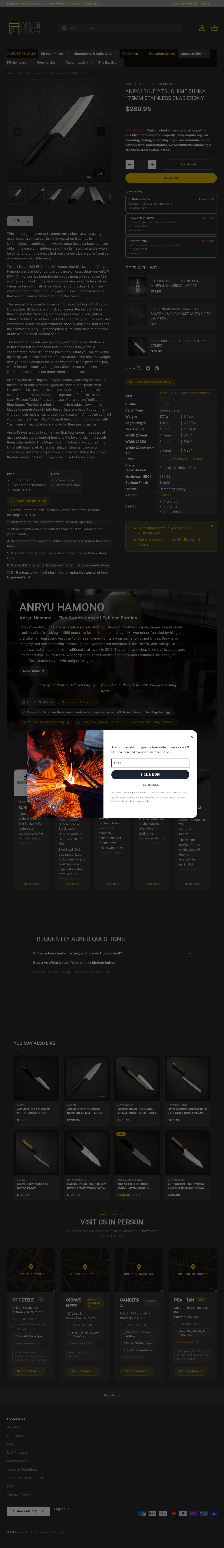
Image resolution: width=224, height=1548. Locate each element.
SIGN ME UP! (150, 774)
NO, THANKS (150, 784)
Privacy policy (143, 801)
